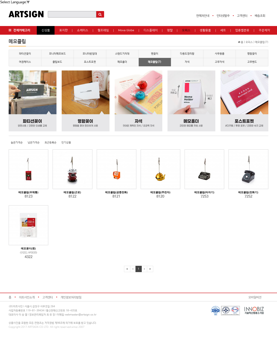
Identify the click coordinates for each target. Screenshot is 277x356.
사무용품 (219, 53)
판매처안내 (202, 16)
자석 (187, 62)
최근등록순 (50, 142)
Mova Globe (126, 30)
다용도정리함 (187, 53)
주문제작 (264, 30)
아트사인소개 (27, 297)
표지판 (63, 30)
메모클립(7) (154, 62)
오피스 (186, 30)
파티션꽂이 (25, 53)
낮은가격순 (34, 142)
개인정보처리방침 (71, 297)
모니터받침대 (90, 53)
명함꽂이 (252, 53)
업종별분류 (242, 30)
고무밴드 (252, 62)
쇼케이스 (82, 30)
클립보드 (57, 62)
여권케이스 (25, 62)
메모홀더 (122, 62)
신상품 (46, 30)
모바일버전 (254, 297)
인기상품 (66, 142)
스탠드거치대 (122, 53)
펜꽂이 (154, 53)
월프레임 (103, 30)
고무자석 (219, 62)
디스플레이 (151, 30)
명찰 (170, 30)
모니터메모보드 (57, 53)
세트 (223, 30)
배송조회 (260, 16)
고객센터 (242, 16)
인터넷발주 (223, 16)
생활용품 (205, 30)
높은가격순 (17, 142)
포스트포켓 (90, 62)
